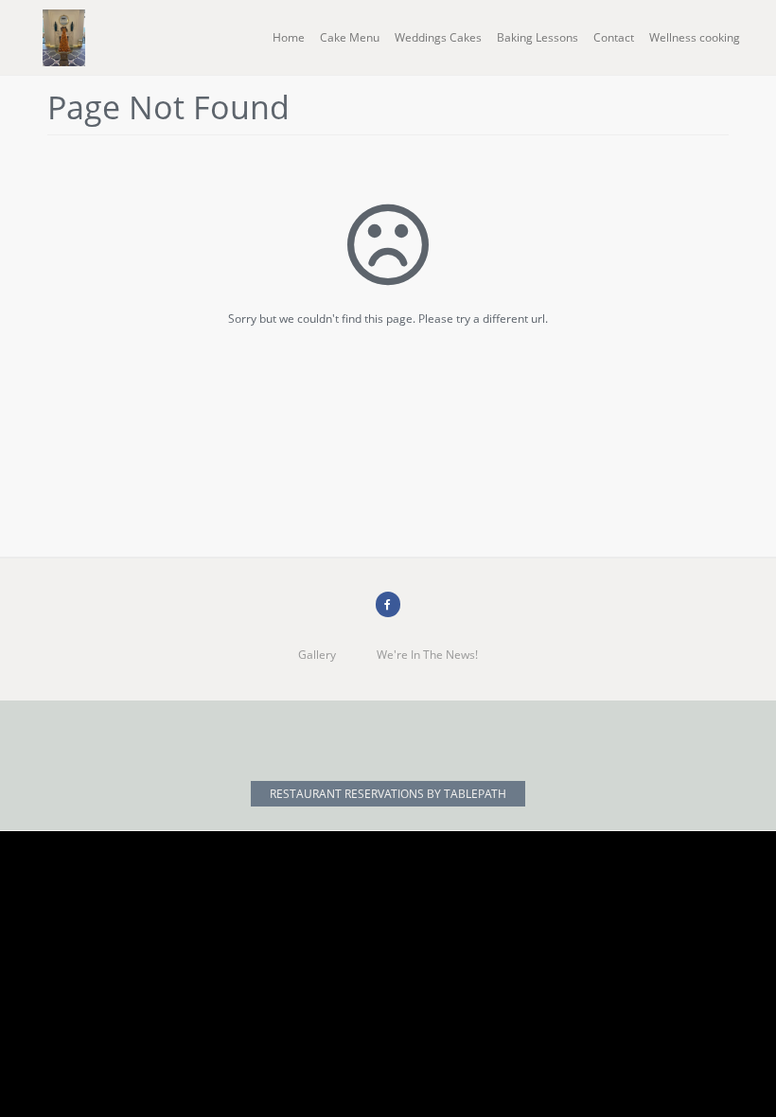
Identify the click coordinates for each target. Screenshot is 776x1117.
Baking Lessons (537, 37)
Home (289, 37)
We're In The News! (427, 655)
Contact (613, 37)
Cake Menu (349, 37)
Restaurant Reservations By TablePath (388, 794)
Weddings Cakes (438, 37)
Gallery (317, 655)
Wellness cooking (694, 37)
